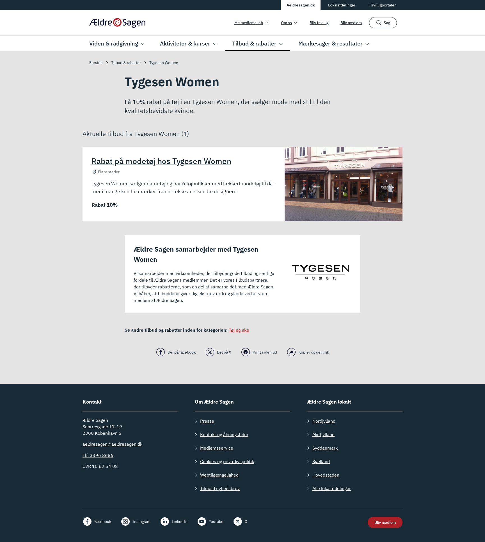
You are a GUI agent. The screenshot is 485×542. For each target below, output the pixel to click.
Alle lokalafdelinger (331, 488)
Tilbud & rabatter (254, 43)
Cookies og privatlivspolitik (227, 461)
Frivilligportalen (383, 5)
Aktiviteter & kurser (185, 43)
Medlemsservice (216, 448)
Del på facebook (182, 352)
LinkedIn (179, 521)
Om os (286, 22)
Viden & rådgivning (113, 43)
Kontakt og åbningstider (224, 434)
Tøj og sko (239, 330)
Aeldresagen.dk (301, 5)
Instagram (141, 521)
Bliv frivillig (319, 22)
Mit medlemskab (248, 22)
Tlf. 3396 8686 (98, 455)
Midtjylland (323, 434)
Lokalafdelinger (341, 5)
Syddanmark (325, 448)
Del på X (224, 352)
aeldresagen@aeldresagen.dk (112, 444)
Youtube (216, 521)
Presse (207, 421)
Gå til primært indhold (110, 4)
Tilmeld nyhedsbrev (220, 488)
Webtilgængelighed (219, 475)
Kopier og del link (313, 352)
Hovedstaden (325, 475)
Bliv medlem (351, 22)
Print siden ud (265, 352)
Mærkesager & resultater (330, 43)
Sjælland (321, 461)
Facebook (102, 521)
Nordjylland (323, 421)
